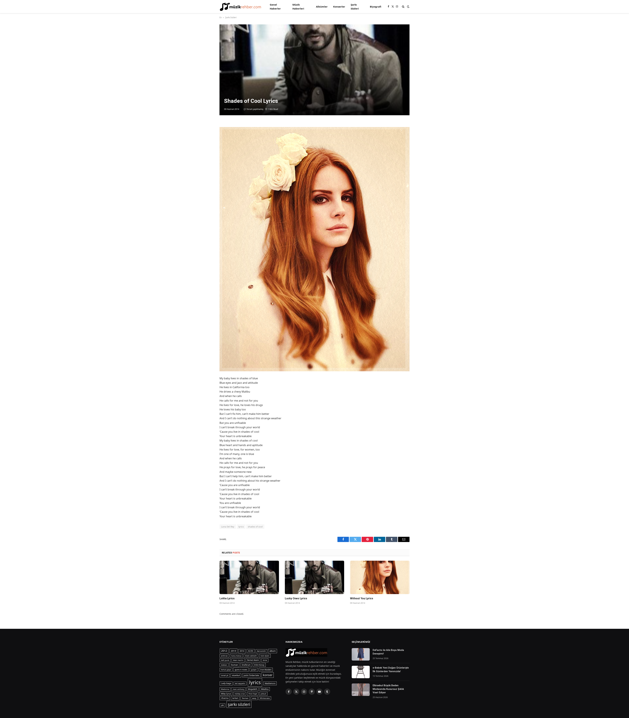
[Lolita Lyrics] (249, 577)
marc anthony (238, 689)
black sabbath (251, 656)
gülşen (254, 670)
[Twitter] (208, 140)
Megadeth (252, 689)
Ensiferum (246, 665)
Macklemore (270, 683)
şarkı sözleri (239, 704)
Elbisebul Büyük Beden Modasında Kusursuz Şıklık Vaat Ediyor (388, 689)
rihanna (225, 698)
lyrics (241, 526)
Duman (234, 664)
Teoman (245, 698)
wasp (254, 698)
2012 (224, 651)
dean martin (238, 660)
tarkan (235, 698)
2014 (242, 651)
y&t (222, 705)
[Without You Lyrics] (380, 577)
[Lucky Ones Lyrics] (314, 577)
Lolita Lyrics (227, 598)
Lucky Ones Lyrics (296, 598)
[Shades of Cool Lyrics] (314, 69)
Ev (220, 17)
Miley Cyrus (226, 693)
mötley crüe (240, 693)
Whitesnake (265, 698)
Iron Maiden (265, 669)
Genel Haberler (275, 6)
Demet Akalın (253, 660)
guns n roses (241, 669)
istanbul (236, 675)
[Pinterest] (208, 155)
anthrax (224, 655)
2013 (233, 650)
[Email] (208, 163)
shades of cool (255, 526)
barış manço (236, 656)
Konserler (339, 6)
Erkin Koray (259, 665)
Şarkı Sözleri (355, 6)
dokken (224, 665)
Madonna (225, 689)
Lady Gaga (226, 683)
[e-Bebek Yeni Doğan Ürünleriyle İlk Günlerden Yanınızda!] (361, 672)
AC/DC (250, 651)
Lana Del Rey (227, 526)
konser (267, 675)
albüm (272, 650)
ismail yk (224, 675)
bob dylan (265, 655)
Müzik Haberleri (298, 6)
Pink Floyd (252, 694)
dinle (265, 660)
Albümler (322, 6)
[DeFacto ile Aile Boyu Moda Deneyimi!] (361, 654)
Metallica (264, 689)
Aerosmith (261, 651)
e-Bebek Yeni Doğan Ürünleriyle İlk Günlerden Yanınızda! (391, 669)
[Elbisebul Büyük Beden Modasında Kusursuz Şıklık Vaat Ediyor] (361, 689)
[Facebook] (208, 133)
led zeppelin (240, 683)
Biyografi (375, 6)
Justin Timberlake (251, 675)
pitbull (263, 693)
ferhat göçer (226, 670)
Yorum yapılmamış (255, 109)
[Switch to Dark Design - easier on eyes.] (408, 6)
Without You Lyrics (361, 598)
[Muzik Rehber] (240, 7)
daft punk (225, 660)
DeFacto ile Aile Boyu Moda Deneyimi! (388, 652)
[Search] (403, 6)
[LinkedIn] (208, 148)
